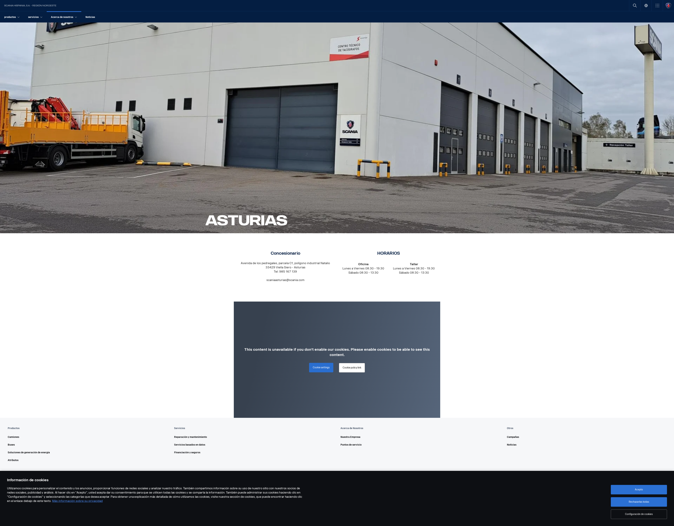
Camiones (13, 437)
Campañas (513, 437)
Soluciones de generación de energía (29, 452)
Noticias (511, 444)
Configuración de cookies (639, 514)
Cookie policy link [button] (352, 367)
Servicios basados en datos (189, 444)
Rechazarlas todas (639, 501)
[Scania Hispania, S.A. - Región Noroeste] (668, 5)
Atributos (13, 460)
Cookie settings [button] (321, 367)
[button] (657, 5)
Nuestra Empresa (350, 437)
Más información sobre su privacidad (77, 501)
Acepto (639, 489)
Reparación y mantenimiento (190, 437)
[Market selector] (646, 5)
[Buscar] (634, 5)
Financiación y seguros (187, 452)
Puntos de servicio (351, 444)
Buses (11, 444)
